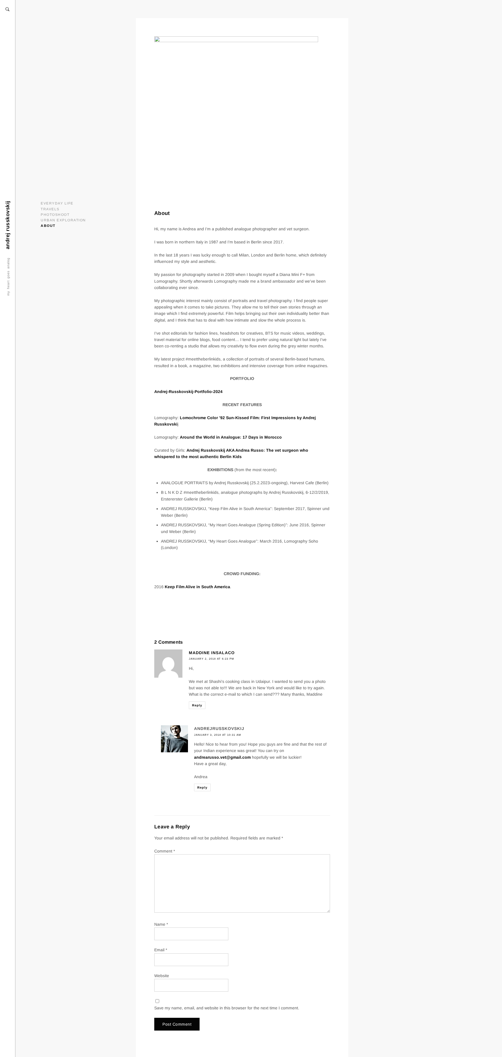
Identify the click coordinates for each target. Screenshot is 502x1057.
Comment (164, 851)
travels (50, 209)
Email (160, 949)
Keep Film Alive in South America (197, 586)
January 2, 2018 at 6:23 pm (211, 658)
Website (161, 975)
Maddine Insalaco (212, 652)
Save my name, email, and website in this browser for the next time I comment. (226, 1008)
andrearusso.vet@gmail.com (222, 757)
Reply (197, 705)
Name (161, 924)
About (48, 226)
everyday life (57, 203)
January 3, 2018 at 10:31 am (217, 734)
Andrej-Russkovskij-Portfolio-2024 (188, 391)
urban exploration (63, 220)
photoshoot (55, 215)
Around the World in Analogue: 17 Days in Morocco (231, 437)
